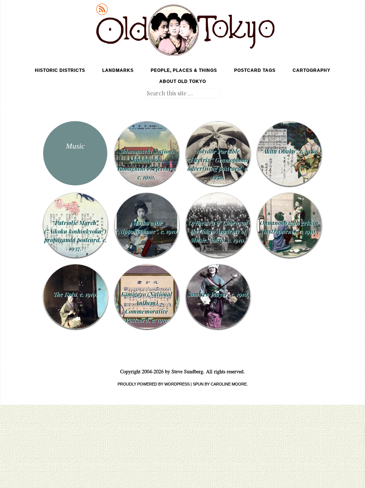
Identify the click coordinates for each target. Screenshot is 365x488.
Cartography (311, 70)
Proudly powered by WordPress (154, 384)
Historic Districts (60, 70)
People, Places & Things (184, 70)
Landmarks (118, 70)
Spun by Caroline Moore (220, 384)
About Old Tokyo (182, 81)
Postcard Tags (255, 70)
